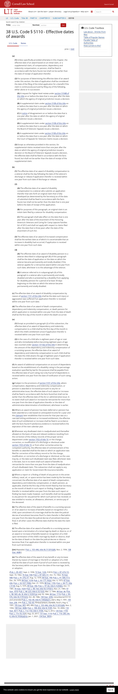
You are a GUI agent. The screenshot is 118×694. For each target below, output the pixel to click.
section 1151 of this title (31, 296)
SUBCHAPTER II (59, 18)
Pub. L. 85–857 (16, 572)
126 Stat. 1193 (62, 611)
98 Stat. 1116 (55, 594)
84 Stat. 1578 (27, 580)
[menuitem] (31, 11)
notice (24, 113)
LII (7, 18)
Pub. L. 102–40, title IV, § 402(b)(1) (36, 600)
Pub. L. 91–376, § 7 (21, 577)
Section (35, 25)
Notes (23, 43)
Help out (84, 12)
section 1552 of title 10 (38, 439)
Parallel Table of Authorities (90, 41)
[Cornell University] (7, 3)
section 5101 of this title (50, 383)
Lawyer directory (55, 12)
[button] (113, 11)
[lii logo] (13, 11)
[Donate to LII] (91, 11)
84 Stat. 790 (47, 577)
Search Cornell (109, 4)
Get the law (41, 12)
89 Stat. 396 (32, 586)
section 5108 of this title (55, 103)
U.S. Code (14, 18)
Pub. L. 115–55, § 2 (17, 613)
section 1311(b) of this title (43, 344)
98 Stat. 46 (61, 591)
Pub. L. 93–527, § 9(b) (22, 583)
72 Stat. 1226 (40, 572)
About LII (31, 12)
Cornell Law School (22, 3)
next (72, 49)
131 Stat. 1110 (46, 613)
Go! (63, 25)
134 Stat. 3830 (45, 616)
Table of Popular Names (94, 37)
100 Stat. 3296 (47, 597)
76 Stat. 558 (27, 575)
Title (8, 25)
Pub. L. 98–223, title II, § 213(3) (31, 591)
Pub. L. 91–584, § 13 (61, 577)
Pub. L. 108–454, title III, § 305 (40, 608)
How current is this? (92, 45)
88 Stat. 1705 (50, 583)
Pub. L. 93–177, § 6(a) (42, 580)
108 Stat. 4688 (21, 608)
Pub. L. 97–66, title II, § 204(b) (50, 586)
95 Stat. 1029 (20, 588)
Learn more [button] (74, 690)
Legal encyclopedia (71, 12)
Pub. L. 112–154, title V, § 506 (31, 611)
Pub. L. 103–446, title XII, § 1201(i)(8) (40, 549)
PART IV (33, 18)
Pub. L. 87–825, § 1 (41, 575)
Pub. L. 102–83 (28, 602)
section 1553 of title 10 (22, 445)
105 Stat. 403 (20, 605)
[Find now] (113, 12)
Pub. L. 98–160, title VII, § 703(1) (40, 588)
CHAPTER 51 (45, 18)
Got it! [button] (110, 690)
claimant (19, 415)
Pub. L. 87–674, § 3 (61, 572)
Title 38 (24, 18)
